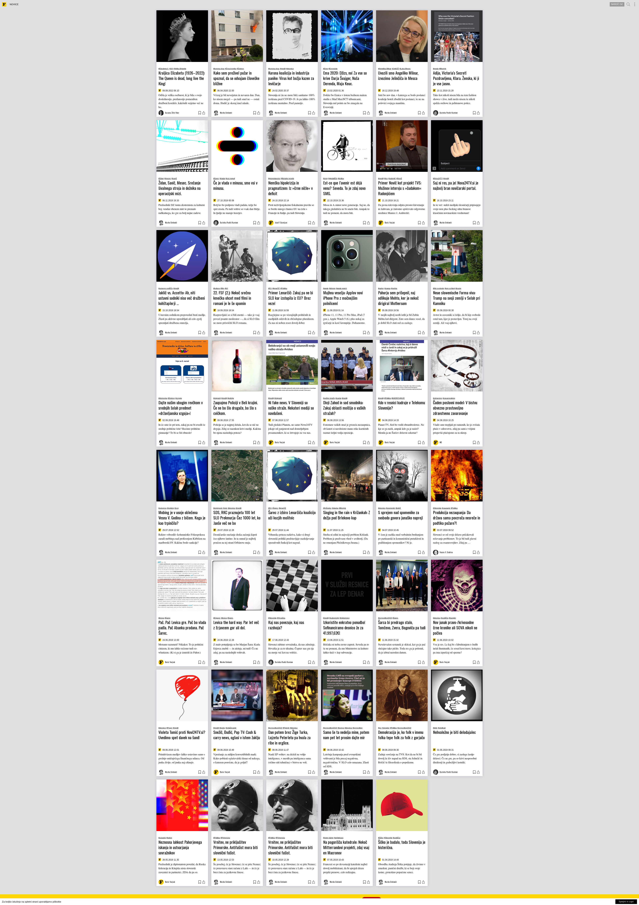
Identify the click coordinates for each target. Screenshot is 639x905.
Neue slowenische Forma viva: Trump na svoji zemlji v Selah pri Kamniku (456, 298)
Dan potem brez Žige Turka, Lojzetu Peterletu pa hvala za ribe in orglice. (289, 737)
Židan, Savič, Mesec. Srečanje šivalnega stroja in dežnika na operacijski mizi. (179, 188)
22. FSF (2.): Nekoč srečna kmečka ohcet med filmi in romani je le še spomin (232, 298)
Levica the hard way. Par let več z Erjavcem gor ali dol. (236, 624)
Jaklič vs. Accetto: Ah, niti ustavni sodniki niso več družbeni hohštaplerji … (181, 298)
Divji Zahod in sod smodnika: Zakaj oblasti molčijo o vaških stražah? (344, 407)
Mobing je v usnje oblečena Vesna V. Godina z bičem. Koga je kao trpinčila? (181, 517)
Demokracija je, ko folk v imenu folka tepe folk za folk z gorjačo (401, 734)
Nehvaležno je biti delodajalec (454, 732)
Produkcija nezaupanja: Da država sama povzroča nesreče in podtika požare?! (456, 517)
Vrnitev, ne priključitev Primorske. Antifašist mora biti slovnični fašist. (235, 847)
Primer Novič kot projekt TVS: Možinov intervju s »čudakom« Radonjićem (399, 188)
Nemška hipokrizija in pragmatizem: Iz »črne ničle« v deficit (290, 188)
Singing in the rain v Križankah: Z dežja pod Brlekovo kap (346, 515)
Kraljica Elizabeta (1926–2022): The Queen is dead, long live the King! (181, 78)
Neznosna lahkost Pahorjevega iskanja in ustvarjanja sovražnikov (180, 847)
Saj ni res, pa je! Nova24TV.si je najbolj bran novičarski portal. (455, 185)
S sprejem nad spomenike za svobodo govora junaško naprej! (400, 515)
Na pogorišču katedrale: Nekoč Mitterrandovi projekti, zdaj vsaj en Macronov (346, 847)
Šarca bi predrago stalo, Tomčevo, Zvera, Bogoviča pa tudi (402, 624)
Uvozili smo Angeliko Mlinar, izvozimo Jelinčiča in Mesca (398, 75)
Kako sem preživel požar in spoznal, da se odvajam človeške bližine (236, 78)
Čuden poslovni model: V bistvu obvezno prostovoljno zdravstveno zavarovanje (455, 407)
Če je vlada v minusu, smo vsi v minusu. (235, 185)
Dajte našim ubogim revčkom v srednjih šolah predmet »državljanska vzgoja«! (180, 407)
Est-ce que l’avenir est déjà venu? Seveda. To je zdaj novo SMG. (344, 188)
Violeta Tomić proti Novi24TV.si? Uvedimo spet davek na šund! (181, 734)
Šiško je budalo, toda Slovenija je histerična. (401, 844)
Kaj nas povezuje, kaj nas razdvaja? (286, 624)
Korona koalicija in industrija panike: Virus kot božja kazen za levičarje (291, 78)
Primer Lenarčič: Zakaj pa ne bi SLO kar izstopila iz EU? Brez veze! (290, 298)
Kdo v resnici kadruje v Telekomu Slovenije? (401, 405)
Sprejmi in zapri (626, 901)
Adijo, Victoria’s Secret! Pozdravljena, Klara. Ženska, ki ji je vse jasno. (456, 78)
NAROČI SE (617, 4)
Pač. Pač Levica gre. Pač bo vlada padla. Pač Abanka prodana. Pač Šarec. (182, 627)
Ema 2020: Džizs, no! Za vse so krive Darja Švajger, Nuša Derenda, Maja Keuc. (345, 78)
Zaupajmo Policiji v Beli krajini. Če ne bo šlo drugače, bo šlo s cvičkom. (235, 407)
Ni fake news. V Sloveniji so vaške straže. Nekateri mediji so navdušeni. (291, 407)
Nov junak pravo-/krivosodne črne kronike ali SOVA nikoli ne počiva (455, 627)
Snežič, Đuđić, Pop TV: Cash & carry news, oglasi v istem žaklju (236, 734)
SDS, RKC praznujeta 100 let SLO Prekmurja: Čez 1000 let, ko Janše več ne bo (236, 517)
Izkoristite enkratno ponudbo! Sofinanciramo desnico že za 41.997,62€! (344, 627)
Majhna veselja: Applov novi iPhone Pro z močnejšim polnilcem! (343, 298)
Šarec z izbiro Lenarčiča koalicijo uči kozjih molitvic (292, 515)
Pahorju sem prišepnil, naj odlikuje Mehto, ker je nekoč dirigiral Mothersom (398, 298)
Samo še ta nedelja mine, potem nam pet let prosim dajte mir (346, 734)
